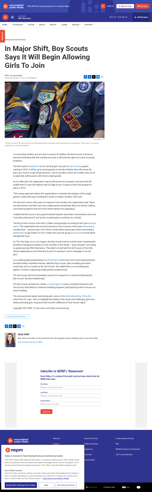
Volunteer (88, 454)
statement (35, 166)
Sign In (110, 6)
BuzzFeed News (51, 260)
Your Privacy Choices (66, 485)
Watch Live (126, 6)
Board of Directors (91, 438)
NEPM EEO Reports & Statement (128, 449)
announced (76, 233)
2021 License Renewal (124, 454)
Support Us (88, 449)
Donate (143, 6)
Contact (56, 444)
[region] (42, 467)
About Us (56, 438)
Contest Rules (89, 460)
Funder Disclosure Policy (125, 438)
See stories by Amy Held (30, 342)
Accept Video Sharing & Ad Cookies (21, 485)
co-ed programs (54, 284)
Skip (46, 485)
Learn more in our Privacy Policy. (56, 478)
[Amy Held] (10, 340)
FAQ (117, 444)
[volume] (12, 17)
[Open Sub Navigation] (9, 25)
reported (33, 241)
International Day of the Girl (78, 296)
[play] (5, 17)
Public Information (91, 444)
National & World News (15, 39)
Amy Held (17, 75)
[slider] (16, 17)
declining (90, 226)
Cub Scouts (74, 166)
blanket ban (18, 233)
